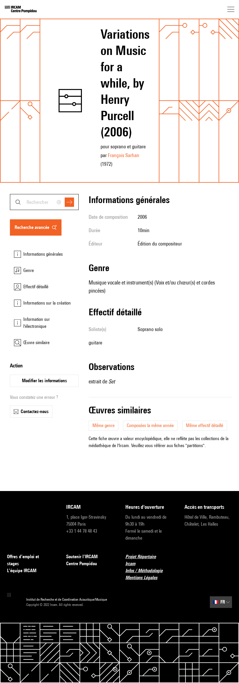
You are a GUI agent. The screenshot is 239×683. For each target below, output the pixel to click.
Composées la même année (150, 425)
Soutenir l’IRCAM (82, 556)
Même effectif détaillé (204, 425)
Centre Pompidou (81, 563)
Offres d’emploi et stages (23, 560)
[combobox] (44, 202)
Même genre (103, 425)
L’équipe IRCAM (21, 570)
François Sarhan (123, 155)
